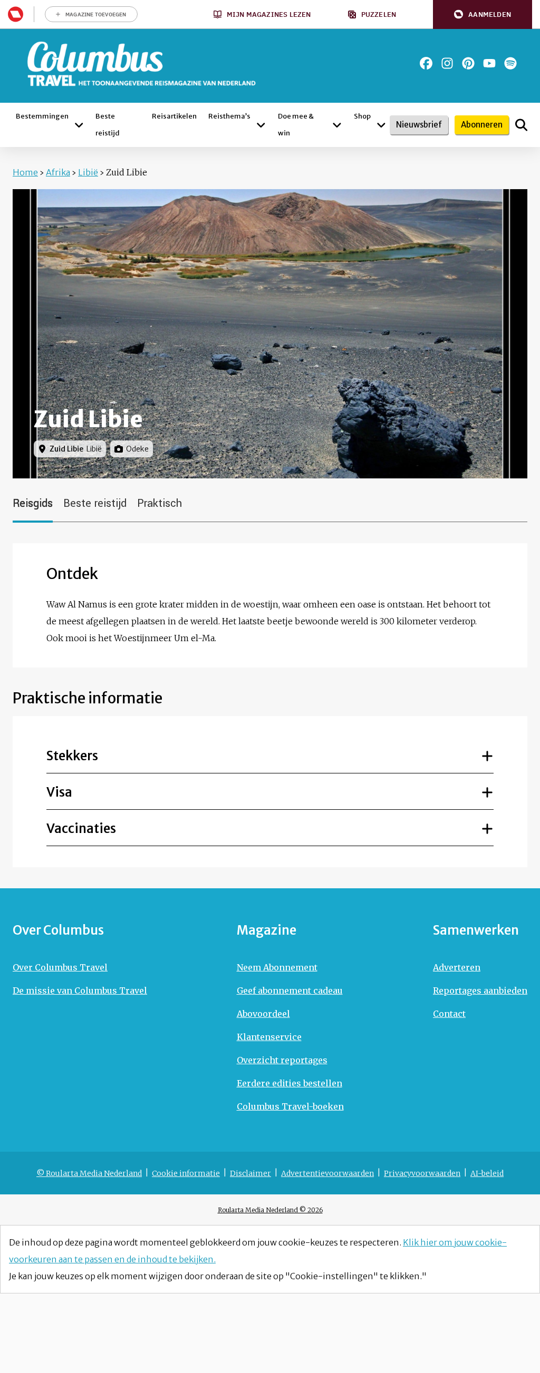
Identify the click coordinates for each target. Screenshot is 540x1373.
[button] (482, 14)
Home (25, 172)
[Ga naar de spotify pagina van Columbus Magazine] (510, 63)
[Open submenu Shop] (381, 125)
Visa (59, 792)
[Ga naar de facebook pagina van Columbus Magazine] (426, 63)
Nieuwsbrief (419, 125)
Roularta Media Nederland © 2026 (270, 1210)
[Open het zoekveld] (521, 125)
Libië (88, 172)
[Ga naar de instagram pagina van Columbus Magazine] (447, 63)
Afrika (58, 172)
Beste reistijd (95, 503)
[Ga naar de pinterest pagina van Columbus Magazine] (468, 63)
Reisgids (33, 503)
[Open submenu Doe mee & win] (337, 125)
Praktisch (159, 503)
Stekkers (72, 756)
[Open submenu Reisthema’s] (261, 125)
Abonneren (482, 125)
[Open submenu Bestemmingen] (79, 125)
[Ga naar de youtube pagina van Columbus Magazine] (489, 63)
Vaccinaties (81, 828)
